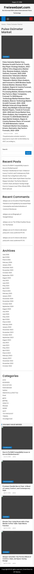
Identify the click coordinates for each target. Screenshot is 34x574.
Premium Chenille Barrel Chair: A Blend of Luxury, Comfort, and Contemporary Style (16, 488)
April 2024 (6, 319)
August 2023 (7, 340)
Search (5, 149)
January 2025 (7, 296)
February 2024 (7, 324)
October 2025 (7, 272)
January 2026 (7, 265)
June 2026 (6, 254)
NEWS (5, 408)
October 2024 (7, 304)
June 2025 (6, 283)
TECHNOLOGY (8, 413)
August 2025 (7, 278)
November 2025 (8, 270)
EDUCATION (7, 385)
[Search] (28, 19)
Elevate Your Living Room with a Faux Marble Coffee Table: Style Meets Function (16, 524)
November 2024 (8, 301)
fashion (5, 390)
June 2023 (6, 345)
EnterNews (27, 569)
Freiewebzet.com (17, 7)
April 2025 (6, 288)
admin (16, 133)
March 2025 (7, 291)
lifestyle (5, 406)
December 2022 (8, 361)
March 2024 (7, 322)
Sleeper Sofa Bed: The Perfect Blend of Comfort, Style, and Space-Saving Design (17, 559)
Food (4, 395)
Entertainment (7, 387)
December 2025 (8, 267)
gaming (5, 400)
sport (4, 411)
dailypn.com (7, 201)
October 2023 (7, 335)
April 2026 (6, 257)
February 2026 (7, 262)
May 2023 (6, 348)
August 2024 (7, 309)
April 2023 (6, 350)
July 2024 (6, 311)
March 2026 (7, 260)
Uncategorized (7, 418)
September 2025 (8, 275)
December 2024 (8, 298)
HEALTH (6, 403)
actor (4, 380)
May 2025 (6, 285)
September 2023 (8, 337)
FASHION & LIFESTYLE (10, 393)
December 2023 (8, 329)
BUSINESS (5, 56)
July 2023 (6, 342)
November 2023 (8, 332)
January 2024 (7, 327)
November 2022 (8, 363)
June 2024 (6, 314)
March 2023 (7, 353)
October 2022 (7, 366)
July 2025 (6, 280)
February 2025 (7, 293)
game (4, 398)
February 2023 (7, 355)
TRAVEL (5, 416)
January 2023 (7, 358)
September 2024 (8, 306)
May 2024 (6, 317)
